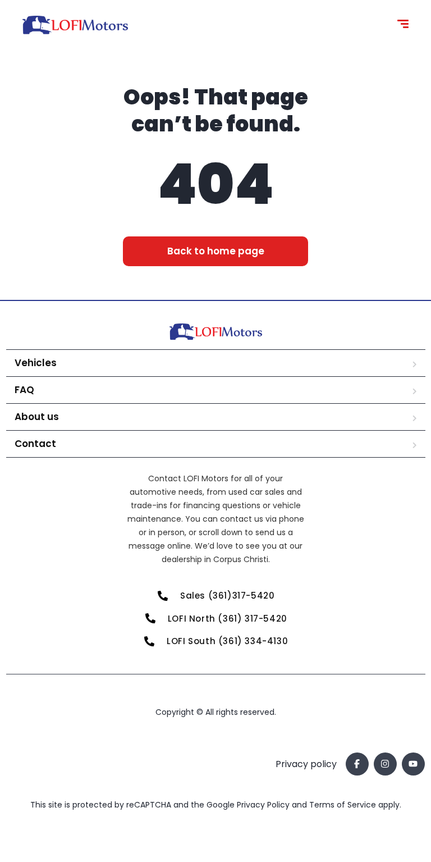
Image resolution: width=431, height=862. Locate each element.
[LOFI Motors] (75, 25)
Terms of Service (343, 804)
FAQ (24, 389)
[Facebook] (357, 764)
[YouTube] (413, 764)
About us (37, 416)
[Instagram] (385, 764)
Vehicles (36, 363)
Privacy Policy (264, 804)
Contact (35, 443)
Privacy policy (306, 764)
